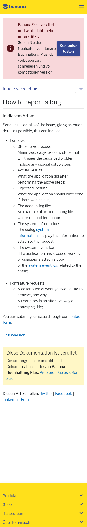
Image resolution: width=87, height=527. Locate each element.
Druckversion (14, 335)
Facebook (63, 393)
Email (26, 399)
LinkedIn (10, 399)
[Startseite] (18, 7)
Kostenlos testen (68, 48)
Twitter (46, 393)
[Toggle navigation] (80, 7)
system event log (43, 265)
